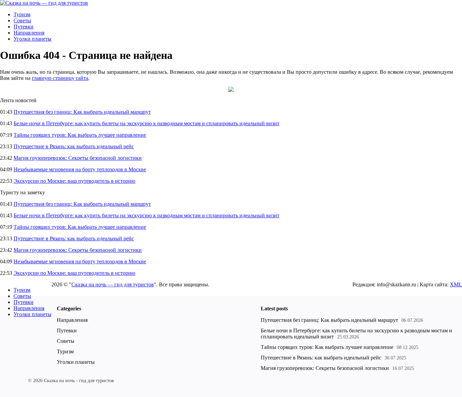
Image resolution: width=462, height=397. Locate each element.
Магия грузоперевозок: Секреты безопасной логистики (78, 158)
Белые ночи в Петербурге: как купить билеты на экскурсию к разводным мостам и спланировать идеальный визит (146, 123)
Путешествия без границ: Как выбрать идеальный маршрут (82, 112)
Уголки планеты (32, 39)
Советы (22, 20)
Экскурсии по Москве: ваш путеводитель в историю (74, 181)
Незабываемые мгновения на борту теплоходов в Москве (80, 169)
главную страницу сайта (60, 78)
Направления (29, 33)
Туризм (22, 14)
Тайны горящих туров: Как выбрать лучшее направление (80, 135)
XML (456, 284)
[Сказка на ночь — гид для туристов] (44, 3)
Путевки (23, 26)
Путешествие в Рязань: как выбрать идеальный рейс (74, 146)
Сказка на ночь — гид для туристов (112, 284)
